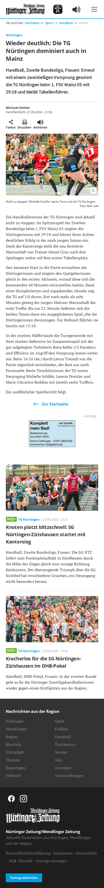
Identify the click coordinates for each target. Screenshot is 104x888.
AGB (12, 860)
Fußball (61, 729)
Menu (94, 9)
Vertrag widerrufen (24, 878)
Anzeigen (63, 767)
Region (12, 736)
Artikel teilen (11, 122)
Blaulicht (13, 744)
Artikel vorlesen (40, 122)
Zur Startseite (55, 404)
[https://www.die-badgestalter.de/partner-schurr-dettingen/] (52, 433)
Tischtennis (65, 744)
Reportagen (16, 767)
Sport (49, 23)
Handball (66, 23)
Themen (13, 760)
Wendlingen (16, 729)
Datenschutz (86, 853)
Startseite (32, 23)
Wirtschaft (15, 752)
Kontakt (26, 860)
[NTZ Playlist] (76, 9)
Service (61, 752)
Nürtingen (14, 35)
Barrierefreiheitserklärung (28, 853)
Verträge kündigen (51, 860)
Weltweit (13, 775)
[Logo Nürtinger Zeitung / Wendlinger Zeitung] (25, 9)
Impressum (63, 853)
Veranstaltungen (69, 775)
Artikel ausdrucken (24, 122)
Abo (58, 760)
